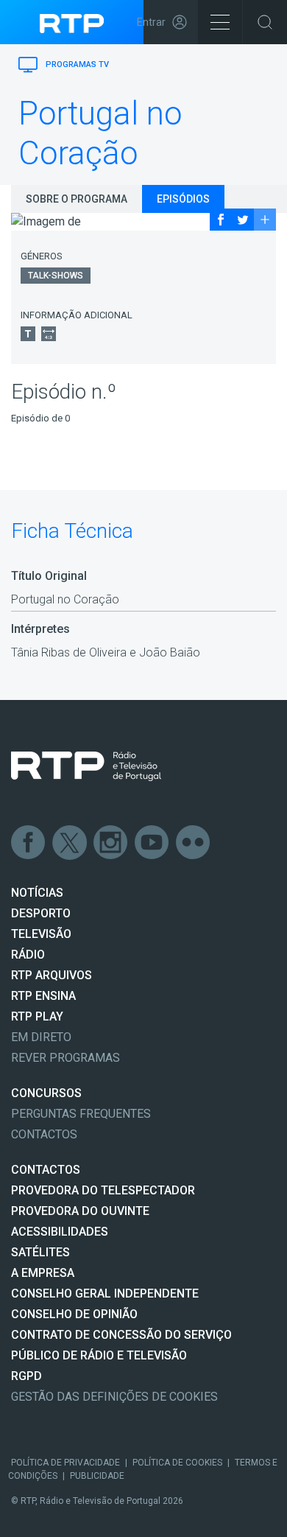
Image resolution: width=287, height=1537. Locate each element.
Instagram (111, 843)
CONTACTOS (45, 1170)
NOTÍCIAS (37, 893)
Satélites (40, 1252)
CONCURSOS (46, 1093)
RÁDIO (28, 955)
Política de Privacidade (65, 1462)
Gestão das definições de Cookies (114, 1397)
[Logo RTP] (86, 766)
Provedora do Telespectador (103, 1190)
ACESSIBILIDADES (59, 1232)
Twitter (70, 843)
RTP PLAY (37, 1016)
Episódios (183, 199)
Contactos (44, 1134)
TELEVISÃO (41, 934)
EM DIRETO (41, 1037)
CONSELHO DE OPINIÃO (74, 1314)
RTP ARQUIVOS (51, 975)
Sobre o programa (76, 199)
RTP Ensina (43, 996)
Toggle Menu (220, 22)
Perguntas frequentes (81, 1114)
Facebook (28, 843)
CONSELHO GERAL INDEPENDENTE (105, 1293)
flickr (193, 843)
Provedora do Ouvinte (80, 1211)
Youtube (152, 843)
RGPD (26, 1376)
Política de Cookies (177, 1462)
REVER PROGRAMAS (65, 1058)
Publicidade (97, 1476)
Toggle (265, 22)
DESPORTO (41, 913)
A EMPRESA (42, 1273)
